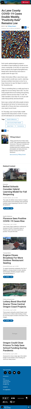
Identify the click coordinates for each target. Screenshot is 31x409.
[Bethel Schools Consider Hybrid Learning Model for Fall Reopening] (14, 174)
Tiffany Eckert (12, 26)
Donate (26, 2)
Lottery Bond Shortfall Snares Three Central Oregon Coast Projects (14, 304)
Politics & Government (8, 299)
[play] (2, 407)
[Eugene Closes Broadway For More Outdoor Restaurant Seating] (14, 243)
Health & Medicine (12, 119)
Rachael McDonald (7, 266)
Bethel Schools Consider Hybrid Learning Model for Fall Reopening (15, 190)
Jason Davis (10, 126)
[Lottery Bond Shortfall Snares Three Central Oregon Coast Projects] (14, 289)
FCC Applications (6, 389)
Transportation (7, 253)
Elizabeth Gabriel (7, 197)
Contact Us (5, 387)
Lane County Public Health (14, 122)
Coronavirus (20, 126)
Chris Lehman (6, 310)
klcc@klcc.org (6, 384)
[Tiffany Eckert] (5, 139)
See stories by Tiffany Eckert (18, 154)
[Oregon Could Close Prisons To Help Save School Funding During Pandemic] (14, 333)
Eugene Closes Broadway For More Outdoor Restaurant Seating (13, 259)
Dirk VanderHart (7, 353)
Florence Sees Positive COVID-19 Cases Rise (14, 219)
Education (5, 184)
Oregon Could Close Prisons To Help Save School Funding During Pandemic (15, 346)
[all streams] (29, 407)
